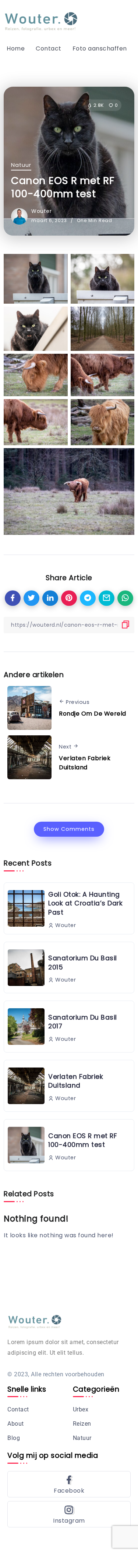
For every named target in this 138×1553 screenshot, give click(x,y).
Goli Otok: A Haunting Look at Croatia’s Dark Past (85, 903)
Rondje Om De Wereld (92, 713)
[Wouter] (41, 21)
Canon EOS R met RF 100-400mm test (82, 1140)
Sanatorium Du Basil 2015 (82, 963)
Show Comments (69, 829)
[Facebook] (69, 1484)
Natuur (21, 165)
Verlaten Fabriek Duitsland (84, 763)
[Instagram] (69, 1514)
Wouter (41, 211)
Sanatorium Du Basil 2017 (82, 1022)
